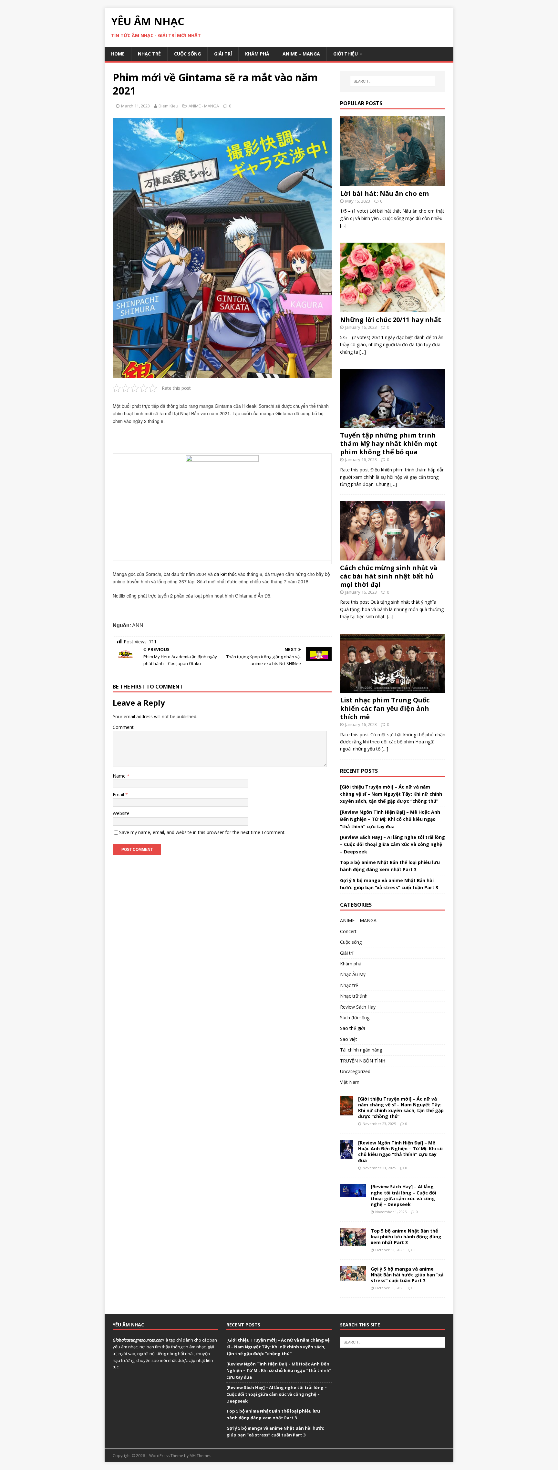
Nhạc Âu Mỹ (353, 974)
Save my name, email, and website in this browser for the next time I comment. (202, 832)
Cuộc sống (187, 54)
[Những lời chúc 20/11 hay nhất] (392, 309)
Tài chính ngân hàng (361, 1050)
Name (120, 776)
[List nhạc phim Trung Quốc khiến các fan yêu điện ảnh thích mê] (392, 689)
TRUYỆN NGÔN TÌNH (362, 1061)
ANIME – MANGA (301, 54)
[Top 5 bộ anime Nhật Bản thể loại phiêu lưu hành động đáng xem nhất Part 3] (353, 1242)
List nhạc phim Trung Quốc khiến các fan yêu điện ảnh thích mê (384, 708)
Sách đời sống (354, 1017)
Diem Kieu (168, 106)
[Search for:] (392, 81)
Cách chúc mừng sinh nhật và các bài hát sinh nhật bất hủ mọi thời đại (389, 576)
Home (118, 54)
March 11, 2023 (135, 106)
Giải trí (223, 54)
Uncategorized (355, 1071)
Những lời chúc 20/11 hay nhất (390, 319)
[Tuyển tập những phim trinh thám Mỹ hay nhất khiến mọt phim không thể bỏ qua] (392, 424)
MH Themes (200, 1455)
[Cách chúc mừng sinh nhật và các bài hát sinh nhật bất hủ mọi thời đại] (392, 556)
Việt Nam (349, 1082)
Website (121, 813)
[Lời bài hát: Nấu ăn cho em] (392, 182)
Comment (123, 727)
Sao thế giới (352, 1028)
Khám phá (257, 54)
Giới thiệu (345, 54)
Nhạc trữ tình (353, 996)
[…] (343, 225)
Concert (348, 931)
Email (119, 794)
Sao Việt (348, 1039)
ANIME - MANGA (204, 106)
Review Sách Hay (358, 1007)
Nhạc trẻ (149, 54)
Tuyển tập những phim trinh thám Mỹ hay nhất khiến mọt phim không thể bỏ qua (389, 443)
